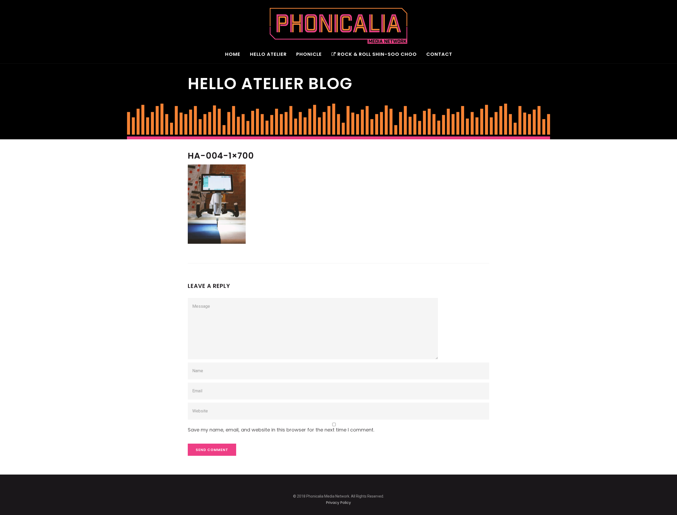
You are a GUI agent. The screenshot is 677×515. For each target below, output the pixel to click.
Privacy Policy (338, 502)
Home (232, 54)
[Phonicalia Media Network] (338, 26)
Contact (439, 54)
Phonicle (309, 54)
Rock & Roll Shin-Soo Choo (377, 54)
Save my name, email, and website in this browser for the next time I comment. (281, 429)
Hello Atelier (268, 54)
